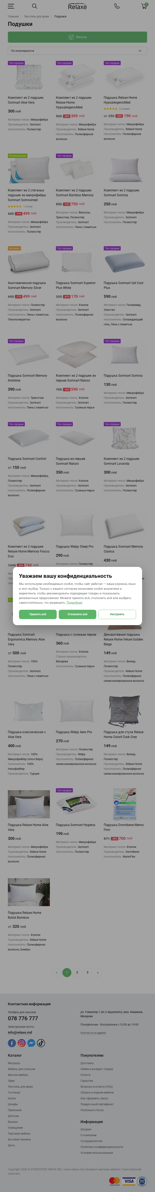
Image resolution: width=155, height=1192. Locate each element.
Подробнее (74, 602)
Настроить (117, 614)
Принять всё (37, 614)
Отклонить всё (77, 614)
